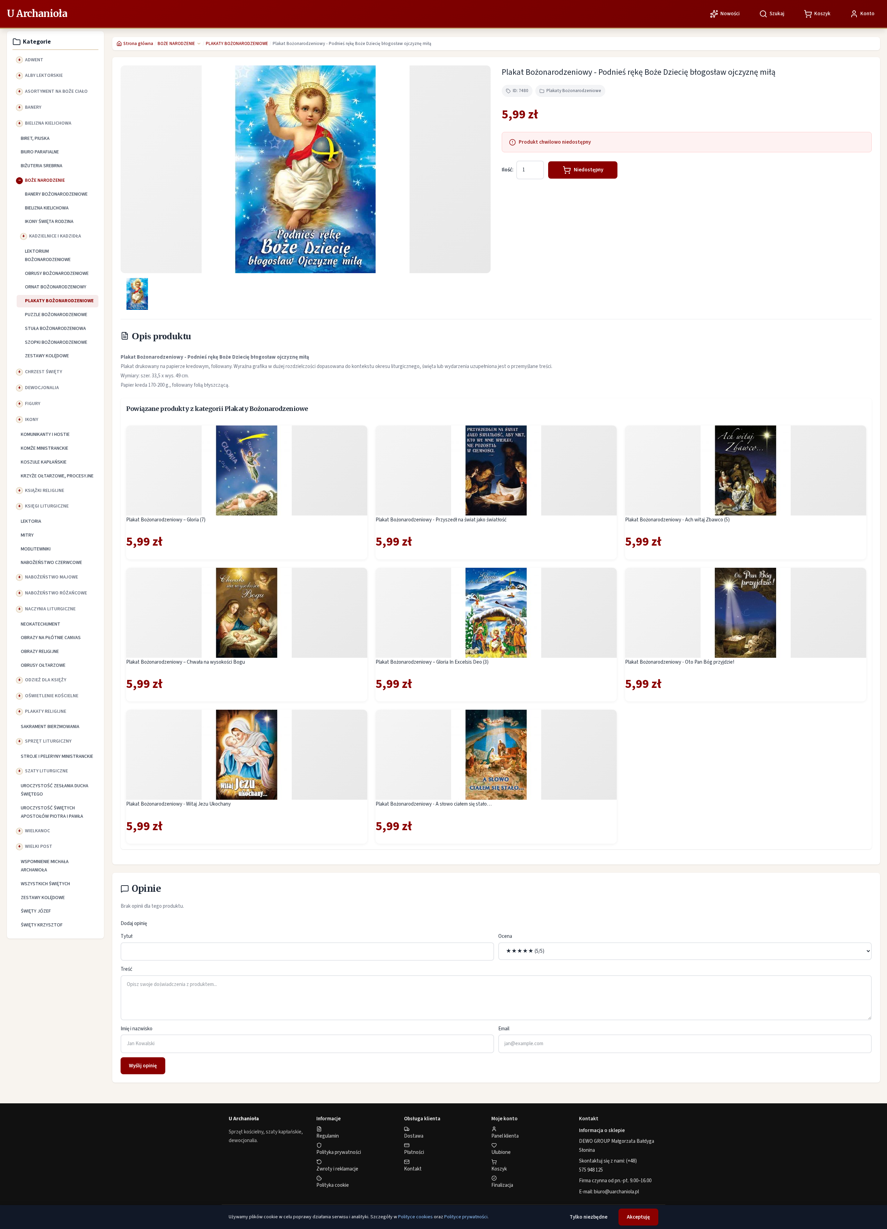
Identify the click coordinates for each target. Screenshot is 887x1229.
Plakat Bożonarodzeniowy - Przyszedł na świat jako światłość (441, 519)
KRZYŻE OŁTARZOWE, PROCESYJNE (57, 476)
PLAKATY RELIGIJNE (45, 711)
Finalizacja (502, 1185)
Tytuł (126, 936)
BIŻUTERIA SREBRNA (41, 165)
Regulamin (327, 1136)
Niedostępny (588, 169)
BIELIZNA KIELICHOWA (48, 123)
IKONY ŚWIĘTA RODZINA (49, 221)
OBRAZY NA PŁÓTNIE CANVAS (51, 637)
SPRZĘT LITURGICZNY (48, 741)
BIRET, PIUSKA (35, 138)
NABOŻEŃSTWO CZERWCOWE (51, 562)
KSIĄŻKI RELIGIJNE (44, 490)
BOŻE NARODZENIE (45, 180)
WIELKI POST (38, 846)
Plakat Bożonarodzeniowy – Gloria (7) (165, 519)
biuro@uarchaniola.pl (616, 1191)
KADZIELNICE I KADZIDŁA (55, 236)
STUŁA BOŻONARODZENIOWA (55, 328)
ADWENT (34, 59)
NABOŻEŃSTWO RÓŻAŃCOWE (56, 593)
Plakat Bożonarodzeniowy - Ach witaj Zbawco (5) (677, 519)
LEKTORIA (31, 521)
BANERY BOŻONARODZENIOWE (56, 194)
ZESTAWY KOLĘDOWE (47, 355)
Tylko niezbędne (588, 1217)
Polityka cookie (332, 1185)
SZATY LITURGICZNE (46, 771)
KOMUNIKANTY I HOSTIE (45, 434)
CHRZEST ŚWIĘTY (43, 371)
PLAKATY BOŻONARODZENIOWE (59, 300)
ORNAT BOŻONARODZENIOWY (55, 287)
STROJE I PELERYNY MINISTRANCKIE (57, 756)
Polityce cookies (415, 1216)
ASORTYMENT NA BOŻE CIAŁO (56, 91)
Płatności (414, 1152)
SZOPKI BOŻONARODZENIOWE (56, 342)
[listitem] (137, 294)
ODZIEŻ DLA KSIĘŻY (45, 679)
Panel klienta (505, 1136)
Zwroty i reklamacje (337, 1169)
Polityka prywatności (338, 1152)
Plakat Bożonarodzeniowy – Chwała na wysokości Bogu (185, 662)
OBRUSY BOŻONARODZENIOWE (57, 273)
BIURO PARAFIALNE (40, 152)
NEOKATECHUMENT (40, 624)
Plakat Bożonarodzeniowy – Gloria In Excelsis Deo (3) (432, 662)
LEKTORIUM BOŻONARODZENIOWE (48, 255)
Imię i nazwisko (136, 1028)
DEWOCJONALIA (42, 387)
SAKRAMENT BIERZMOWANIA (50, 726)
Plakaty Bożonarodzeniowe (573, 91)
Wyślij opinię (143, 1065)
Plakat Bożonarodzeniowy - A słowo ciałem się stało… (434, 804)
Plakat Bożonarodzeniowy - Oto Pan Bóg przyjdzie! (679, 662)
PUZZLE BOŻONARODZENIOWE (56, 314)
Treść (126, 969)
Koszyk (499, 1169)
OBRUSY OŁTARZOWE (43, 665)
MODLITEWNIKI (36, 549)
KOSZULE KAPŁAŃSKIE (44, 462)
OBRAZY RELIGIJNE (40, 651)
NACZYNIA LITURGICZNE (50, 608)
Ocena (505, 936)
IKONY (31, 419)
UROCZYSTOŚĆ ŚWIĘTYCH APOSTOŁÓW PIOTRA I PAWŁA (52, 812)
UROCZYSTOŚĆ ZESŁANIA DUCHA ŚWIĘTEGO (54, 790)
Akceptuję (638, 1217)
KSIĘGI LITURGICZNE (47, 506)
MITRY (27, 535)
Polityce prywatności (466, 1216)
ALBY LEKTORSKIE (44, 75)
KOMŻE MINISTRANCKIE (44, 448)
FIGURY (32, 403)
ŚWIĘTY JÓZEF (36, 911)
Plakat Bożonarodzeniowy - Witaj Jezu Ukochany (178, 804)
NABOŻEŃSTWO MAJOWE (51, 577)
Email (503, 1028)
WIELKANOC (37, 830)
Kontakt (413, 1169)
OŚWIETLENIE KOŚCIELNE (51, 695)
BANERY (33, 107)
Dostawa (413, 1136)
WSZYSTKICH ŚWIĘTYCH (45, 883)
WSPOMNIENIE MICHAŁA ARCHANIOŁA (45, 865)
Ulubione (501, 1152)
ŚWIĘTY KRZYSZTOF (42, 925)
